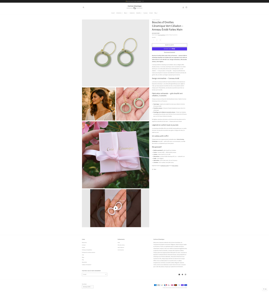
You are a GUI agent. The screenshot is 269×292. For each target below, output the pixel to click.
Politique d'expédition (87, 250)
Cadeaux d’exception (86, 264)
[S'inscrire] (105, 274)
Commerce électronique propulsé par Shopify (179, 287)
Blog (83, 257)
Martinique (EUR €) (87, 286)
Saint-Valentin (121, 247)
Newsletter (84, 262)
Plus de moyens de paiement (169, 52)
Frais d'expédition (161, 34)
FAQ (83, 259)
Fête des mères (121, 245)
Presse (83, 247)
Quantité (154, 37)
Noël (119, 242)
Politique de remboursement (88, 252)
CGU (83, 254)
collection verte (165, 165)
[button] (83, 7)
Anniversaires (121, 250)
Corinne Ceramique (168, 287)
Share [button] (155, 169)
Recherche (84, 242)
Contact (84, 245)
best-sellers (175, 165)
